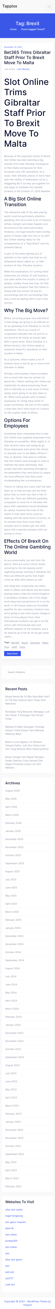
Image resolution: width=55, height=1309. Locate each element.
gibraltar (35, 642)
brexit (25, 642)
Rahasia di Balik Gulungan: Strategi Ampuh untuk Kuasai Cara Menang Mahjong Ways (24, 730)
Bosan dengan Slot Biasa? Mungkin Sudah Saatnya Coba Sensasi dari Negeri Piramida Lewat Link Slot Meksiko (24, 762)
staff (14, 647)
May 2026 (11, 798)
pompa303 (11, 1240)
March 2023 (12, 1105)
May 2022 (11, 1162)
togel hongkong (14, 1215)
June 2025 (11, 887)
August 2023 (12, 1065)
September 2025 (14, 863)
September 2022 (14, 1154)
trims (22, 647)
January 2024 (13, 1024)
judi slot (9, 1272)
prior (6, 647)
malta (45, 642)
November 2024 (14, 944)
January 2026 (13, 831)
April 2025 (11, 903)
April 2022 (11, 1170)
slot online (11, 1234)
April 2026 (11, 806)
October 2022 (13, 1146)
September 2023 (14, 1057)
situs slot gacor (13, 1259)
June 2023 (11, 1081)
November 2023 (14, 1041)
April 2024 (11, 1000)
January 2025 (13, 927)
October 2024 (13, 952)
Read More (12, 653)
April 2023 (11, 1097)
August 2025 (12, 871)
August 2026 (12, 790)
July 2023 (10, 1073)
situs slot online (14, 1209)
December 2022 (14, 1129)
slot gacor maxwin (15, 1222)
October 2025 (13, 855)
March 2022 (12, 1178)
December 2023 (14, 1032)
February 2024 (13, 1016)
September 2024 (14, 960)
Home (13, 29)
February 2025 (13, 919)
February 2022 (13, 1186)
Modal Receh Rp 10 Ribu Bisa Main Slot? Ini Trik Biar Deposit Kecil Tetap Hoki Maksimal (27, 700)
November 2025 (14, 847)
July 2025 (10, 879)
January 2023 (13, 1121)
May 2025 (11, 895)
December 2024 (14, 936)
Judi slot (10, 1284)
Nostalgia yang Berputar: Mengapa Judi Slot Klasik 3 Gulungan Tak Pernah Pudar (27, 715)
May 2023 (11, 1089)
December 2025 (14, 839)
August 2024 (12, 968)
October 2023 (13, 1049)
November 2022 (14, 1137)
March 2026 (12, 814)
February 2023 (13, 1113)
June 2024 (11, 984)
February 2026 (13, 822)
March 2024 (12, 1008)
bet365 (15, 642)
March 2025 (12, 911)
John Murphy (23, 69)
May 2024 (11, 992)
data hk (9, 1228)
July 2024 (10, 976)
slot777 (9, 1278)
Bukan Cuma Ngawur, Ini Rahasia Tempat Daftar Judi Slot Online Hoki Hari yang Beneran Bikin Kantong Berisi (27, 745)
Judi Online (9, 69)
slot (7, 1253)
